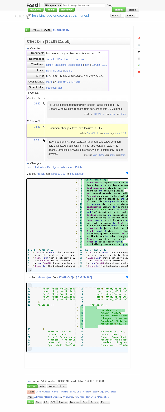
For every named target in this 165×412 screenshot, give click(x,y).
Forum (63, 386)
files (48, 70)
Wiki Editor (68, 397)
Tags (85, 402)
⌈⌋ (27, 29)
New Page (79, 397)
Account (32, 386)
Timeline (64, 392)
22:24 (37, 140)
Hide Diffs (32, 167)
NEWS (41, 173)
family (49, 64)
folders (68, 70)
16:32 (37, 103)
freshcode (67, 9)
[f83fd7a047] (65, 277)
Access (46, 392)
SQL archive (78, 59)
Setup (31, 392)
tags (60, 87)
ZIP (46, 402)
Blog (109, 5)
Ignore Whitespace (63, 167)
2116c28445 (98, 155)
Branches (74, 402)
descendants (75, 64)
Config (55, 392)
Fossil (30, 381)
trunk (97, 64)
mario (49, 81)
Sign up (119, 9)
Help (30, 402)
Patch (78, 167)
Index (42, 386)
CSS (79, 392)
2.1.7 (104, 64)
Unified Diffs (45, 167)
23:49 (37, 126)
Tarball (50, 59)
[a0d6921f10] (58, 173)
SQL (107, 392)
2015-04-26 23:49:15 (69, 81)
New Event (91, 397)
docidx (51, 9)
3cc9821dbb (92, 133)
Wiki (30, 397)
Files (38, 402)
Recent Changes (53, 397)
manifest (51, 87)
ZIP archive (62, 59)
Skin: (72, 392)
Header (86, 392)
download (35, 9)
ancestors (60, 64)
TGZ (53, 402)
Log (101, 392)
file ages (57, 70)
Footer (94, 392)
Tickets (94, 402)
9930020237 (98, 114)
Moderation (103, 397)
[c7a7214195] (84, 277)
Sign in (132, 9)
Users (38, 392)
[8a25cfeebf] (76, 173)
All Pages (38, 397)
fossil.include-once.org (49, 15)
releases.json (44, 277)
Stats (113, 392)
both (86, 64)
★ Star (115, 15)
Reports (104, 402)
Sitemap (52, 386)
